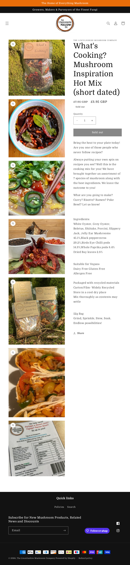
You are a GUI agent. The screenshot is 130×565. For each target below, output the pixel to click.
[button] (7, 23)
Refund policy (86, 558)
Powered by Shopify (65, 558)
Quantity (78, 114)
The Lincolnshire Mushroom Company (36, 558)
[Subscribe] (64, 530)
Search (71, 507)
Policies (59, 507)
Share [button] (80, 333)
